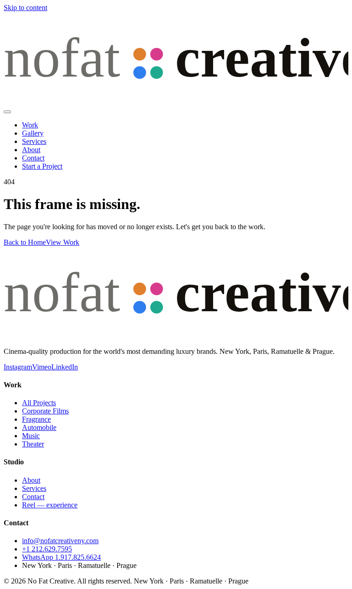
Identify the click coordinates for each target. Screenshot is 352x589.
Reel (49, 505)
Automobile (39, 427)
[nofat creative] (176, 101)
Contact (33, 158)
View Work (62, 242)
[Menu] (7, 111)
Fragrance (36, 419)
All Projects (39, 403)
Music (31, 436)
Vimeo (41, 367)
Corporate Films (45, 411)
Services (34, 141)
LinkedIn (64, 367)
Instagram (18, 367)
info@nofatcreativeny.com (60, 541)
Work (30, 125)
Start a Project (42, 166)
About (31, 150)
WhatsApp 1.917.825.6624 (61, 557)
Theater (33, 444)
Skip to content (25, 7)
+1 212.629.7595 (47, 549)
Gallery (33, 133)
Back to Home (25, 242)
